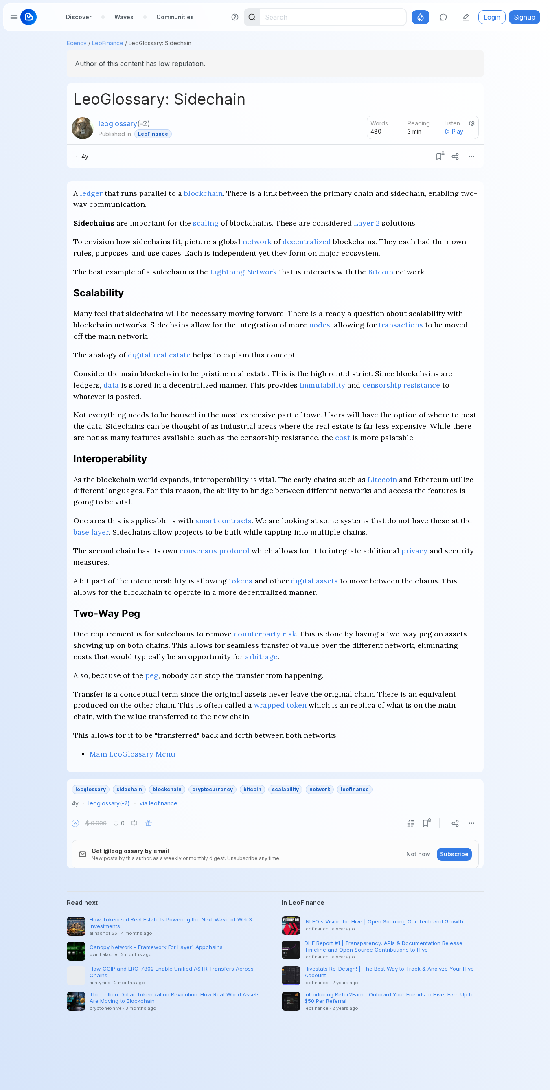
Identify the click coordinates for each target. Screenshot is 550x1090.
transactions (401, 324)
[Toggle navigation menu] (14, 17)
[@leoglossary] (83, 128)
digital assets (314, 581)
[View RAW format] (410, 823)
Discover (79, 16)
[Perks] (420, 17)
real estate (172, 355)
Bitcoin (380, 271)
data (111, 385)
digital (139, 355)
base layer (91, 532)
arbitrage (261, 656)
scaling (206, 223)
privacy (414, 550)
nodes (319, 324)
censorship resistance (401, 385)
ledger (91, 193)
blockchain (203, 193)
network (257, 241)
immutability (322, 385)
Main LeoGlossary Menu (132, 754)
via (158, 803)
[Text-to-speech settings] (472, 123)
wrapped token (280, 705)
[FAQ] (235, 17)
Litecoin (382, 479)
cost (342, 437)
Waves (124, 16)
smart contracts (223, 520)
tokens (240, 581)
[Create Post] (466, 17)
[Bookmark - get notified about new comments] (439, 156)
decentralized (307, 241)
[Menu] (471, 156)
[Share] (455, 156)
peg (151, 675)
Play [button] (457, 131)
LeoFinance (107, 42)
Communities (175, 16)
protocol (234, 550)
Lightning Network (243, 271)
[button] (75, 823)
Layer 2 (367, 223)
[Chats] (443, 17)
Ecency (77, 42)
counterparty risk (265, 633)
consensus (198, 550)
